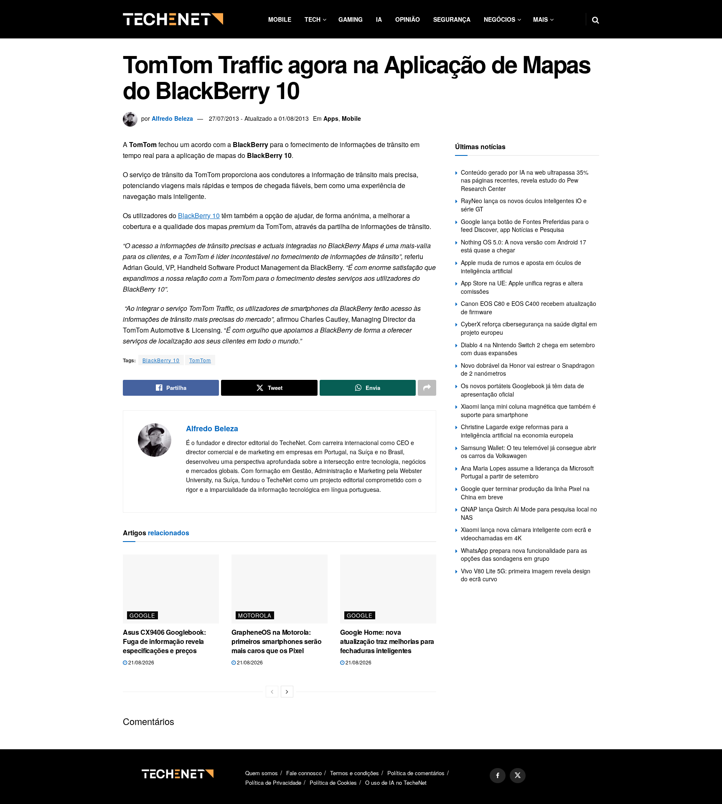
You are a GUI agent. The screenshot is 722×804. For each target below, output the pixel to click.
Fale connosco (304, 773)
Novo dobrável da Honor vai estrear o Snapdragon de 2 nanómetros (528, 369)
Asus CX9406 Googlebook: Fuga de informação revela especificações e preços (164, 641)
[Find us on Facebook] (498, 775)
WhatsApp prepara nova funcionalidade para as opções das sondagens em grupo (524, 554)
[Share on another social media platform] (427, 388)
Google (142, 615)
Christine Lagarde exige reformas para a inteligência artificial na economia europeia (517, 430)
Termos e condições (354, 773)
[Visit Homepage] (173, 19)
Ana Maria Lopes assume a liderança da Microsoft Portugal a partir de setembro (527, 472)
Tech (312, 19)
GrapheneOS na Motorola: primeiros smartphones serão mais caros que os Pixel (276, 641)
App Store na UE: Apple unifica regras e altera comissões (522, 287)
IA (379, 19)
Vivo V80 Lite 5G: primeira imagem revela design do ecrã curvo (525, 575)
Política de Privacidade (273, 782)
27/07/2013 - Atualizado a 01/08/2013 (259, 118)
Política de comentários (416, 773)
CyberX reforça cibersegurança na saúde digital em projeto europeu (529, 328)
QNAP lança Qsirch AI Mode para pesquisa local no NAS (529, 513)
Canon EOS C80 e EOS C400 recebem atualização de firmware (528, 307)
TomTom (200, 360)
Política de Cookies (333, 782)
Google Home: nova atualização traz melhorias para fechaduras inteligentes (387, 641)
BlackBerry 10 (199, 215)
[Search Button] (595, 19)
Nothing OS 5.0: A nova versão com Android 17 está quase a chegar (523, 246)
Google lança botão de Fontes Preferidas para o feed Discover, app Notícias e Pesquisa (525, 225)
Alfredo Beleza (172, 118)
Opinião (407, 19)
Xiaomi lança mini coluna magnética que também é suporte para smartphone (528, 410)
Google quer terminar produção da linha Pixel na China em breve (525, 492)
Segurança (451, 19)
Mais (540, 19)
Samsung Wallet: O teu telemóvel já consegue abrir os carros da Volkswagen (528, 451)
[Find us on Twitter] (518, 775)
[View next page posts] (287, 691)
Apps (330, 118)
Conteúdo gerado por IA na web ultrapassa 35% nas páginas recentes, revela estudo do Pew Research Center (524, 180)
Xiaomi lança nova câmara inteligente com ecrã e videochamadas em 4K (526, 533)
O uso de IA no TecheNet (396, 782)
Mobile (279, 19)
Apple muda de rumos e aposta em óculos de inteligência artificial (521, 266)
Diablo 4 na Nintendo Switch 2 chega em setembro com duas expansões (528, 349)
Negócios (499, 19)
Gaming (350, 19)
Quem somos (261, 773)
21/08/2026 (140, 662)
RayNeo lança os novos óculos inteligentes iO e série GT (524, 204)
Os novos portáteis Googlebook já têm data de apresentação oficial (522, 390)
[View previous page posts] (272, 691)
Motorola (255, 615)
